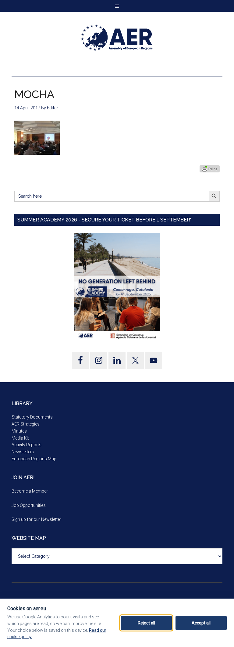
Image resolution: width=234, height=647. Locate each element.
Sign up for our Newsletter (36, 519)
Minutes (19, 431)
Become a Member (30, 491)
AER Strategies (26, 424)
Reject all (146, 622)
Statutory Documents (32, 417)
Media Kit (20, 438)
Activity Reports (26, 444)
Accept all (201, 622)
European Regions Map (34, 458)
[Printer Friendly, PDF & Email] (210, 168)
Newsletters (23, 451)
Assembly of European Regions (117, 37)
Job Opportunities (29, 505)
